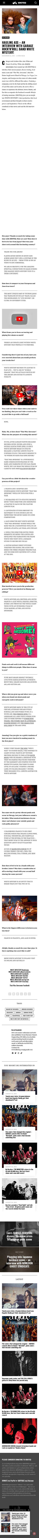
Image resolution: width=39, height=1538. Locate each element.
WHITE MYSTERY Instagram (19, 979)
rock (8, 1016)
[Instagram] (18, 1053)
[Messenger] (13, 994)
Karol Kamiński (17, 1030)
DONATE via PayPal (8, 1480)
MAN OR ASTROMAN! (28, 721)
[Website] (21, 1053)
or (16, 1480)
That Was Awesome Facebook (19, 985)
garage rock (28, 1012)
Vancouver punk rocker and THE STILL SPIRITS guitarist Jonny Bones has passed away (17, 1379)
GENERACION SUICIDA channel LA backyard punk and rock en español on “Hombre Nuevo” (19, 1447)
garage (18, 1012)
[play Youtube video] (19, 319)
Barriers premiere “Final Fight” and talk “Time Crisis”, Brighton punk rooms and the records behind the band (19, 1207)
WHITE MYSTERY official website (19, 972)
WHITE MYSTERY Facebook (19, 974)
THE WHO (24, 748)
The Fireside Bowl (20, 714)
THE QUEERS (15, 721)
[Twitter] (17, 994)
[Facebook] (9, 994)
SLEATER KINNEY (10, 723)
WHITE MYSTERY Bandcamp (19, 970)
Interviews (5, 37)
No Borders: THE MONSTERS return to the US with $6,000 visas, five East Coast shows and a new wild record (19, 1171)
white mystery (28, 1016)
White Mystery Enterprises (19, 1019)
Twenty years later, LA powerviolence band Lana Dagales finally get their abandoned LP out (19, 1515)
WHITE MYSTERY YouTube (19, 975)
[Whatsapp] (21, 994)
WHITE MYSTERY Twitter (19, 977)
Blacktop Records (27, 469)
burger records (27, 1009)
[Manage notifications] (34, 1533)
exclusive (10, 1012)
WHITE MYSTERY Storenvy (19, 981)
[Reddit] (25, 994)
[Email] (29, 994)
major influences (19, 849)
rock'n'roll (16, 1016)
